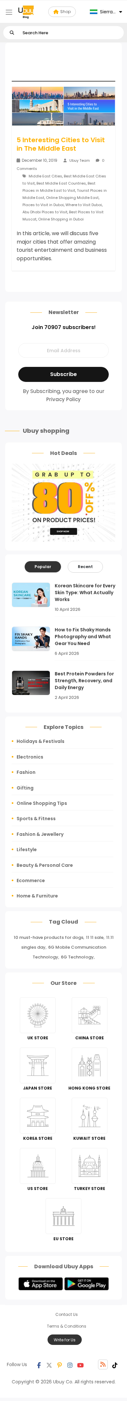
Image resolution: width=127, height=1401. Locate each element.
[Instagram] (70, 1364)
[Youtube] (80, 1364)
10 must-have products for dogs (48, 937)
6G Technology (77, 957)
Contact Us (66, 1314)
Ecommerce (31, 880)
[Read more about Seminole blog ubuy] (26, 12)
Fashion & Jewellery (40, 834)
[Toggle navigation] (9, 12)
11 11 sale (95, 937)
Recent (85, 566)
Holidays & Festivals (40, 741)
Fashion (26, 772)
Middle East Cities (45, 176)
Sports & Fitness (36, 818)
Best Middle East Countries (61, 183)
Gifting (25, 788)
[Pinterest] (59, 1364)
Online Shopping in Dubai (61, 219)
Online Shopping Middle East (72, 197)
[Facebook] (38, 1364)
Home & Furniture (37, 896)
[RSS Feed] (103, 1364)
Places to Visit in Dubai (43, 204)
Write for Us (65, 1340)
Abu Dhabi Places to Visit (44, 212)
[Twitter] (49, 1364)
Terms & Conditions (66, 1326)
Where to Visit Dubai (83, 204)
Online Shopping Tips (42, 803)
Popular (43, 566)
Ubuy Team (79, 160)
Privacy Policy (63, 399)
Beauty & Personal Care (45, 865)
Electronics (30, 757)
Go (12, 33)
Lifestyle (27, 849)
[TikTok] (115, 1364)
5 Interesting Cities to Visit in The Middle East (61, 144)
